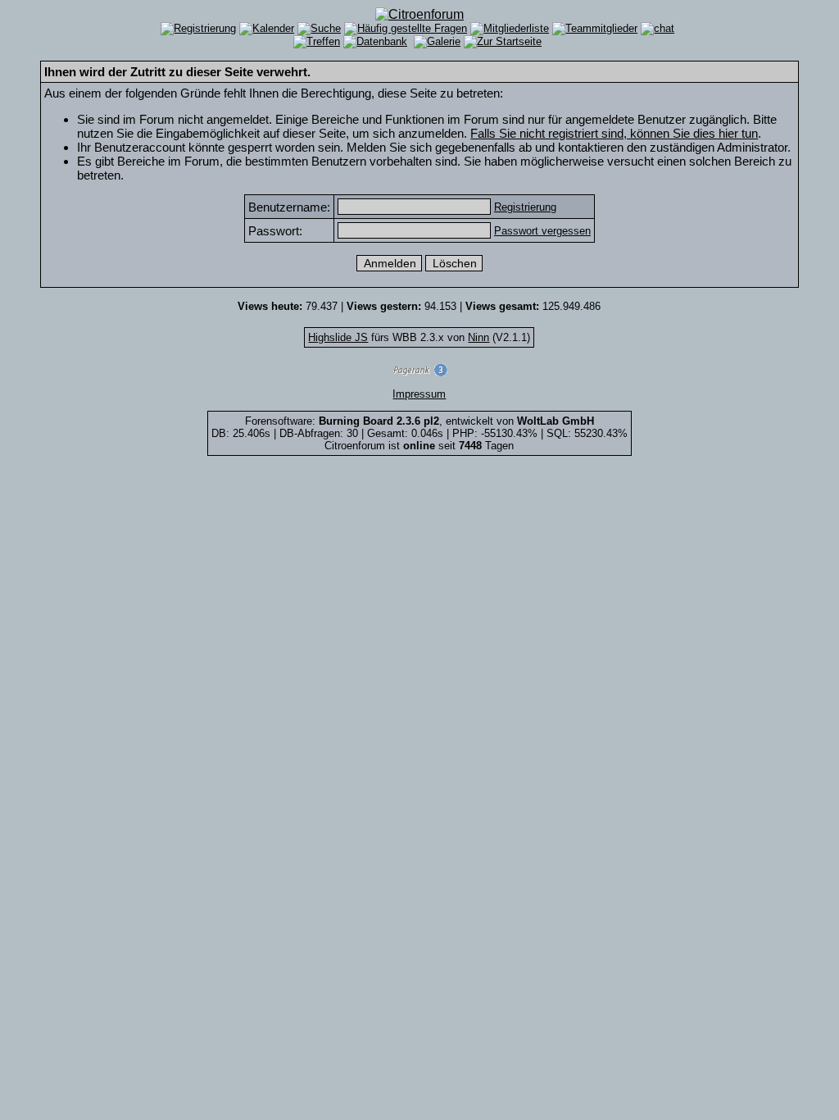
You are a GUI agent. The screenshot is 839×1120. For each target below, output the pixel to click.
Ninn (478, 337)
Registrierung (525, 207)
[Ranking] (419, 373)
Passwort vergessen (542, 231)
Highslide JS (338, 337)
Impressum (419, 394)
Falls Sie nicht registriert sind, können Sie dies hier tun (614, 133)
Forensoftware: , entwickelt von (419, 421)
